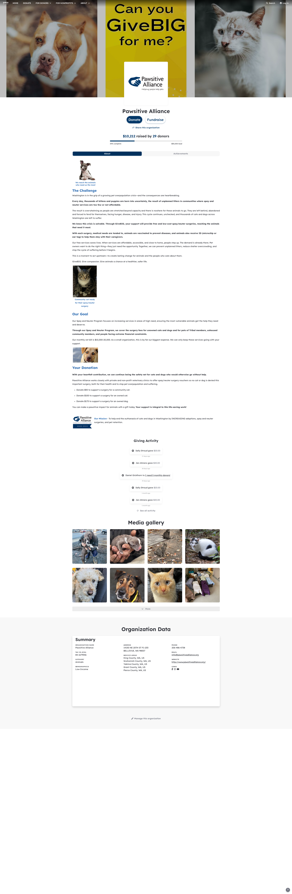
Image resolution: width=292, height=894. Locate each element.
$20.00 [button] (157, 450)
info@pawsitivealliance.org (185, 655)
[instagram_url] (175, 669)
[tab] (107, 154)
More (147, 609)
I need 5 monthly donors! (157, 475)
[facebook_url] (172, 669)
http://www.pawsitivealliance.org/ (189, 662)
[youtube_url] (178, 669)
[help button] (288, 890)
